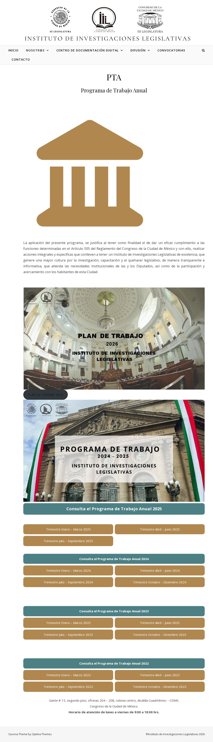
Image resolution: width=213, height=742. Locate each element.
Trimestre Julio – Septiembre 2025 (68, 541)
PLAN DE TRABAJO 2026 (45, 394)
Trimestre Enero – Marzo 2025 (68, 529)
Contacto (21, 59)
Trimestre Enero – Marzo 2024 (68, 570)
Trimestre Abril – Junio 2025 (160, 529)
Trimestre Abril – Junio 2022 (160, 675)
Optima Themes (42, 734)
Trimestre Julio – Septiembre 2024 (68, 582)
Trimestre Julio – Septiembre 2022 (68, 687)
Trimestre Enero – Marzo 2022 (68, 675)
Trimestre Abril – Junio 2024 (160, 570)
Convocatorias (171, 50)
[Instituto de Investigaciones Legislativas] (106, 19)
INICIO (13, 50)
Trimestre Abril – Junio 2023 (160, 623)
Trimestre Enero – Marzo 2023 (68, 623)
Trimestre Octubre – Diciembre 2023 (159, 634)
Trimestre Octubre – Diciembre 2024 (159, 582)
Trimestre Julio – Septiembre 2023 (68, 634)
